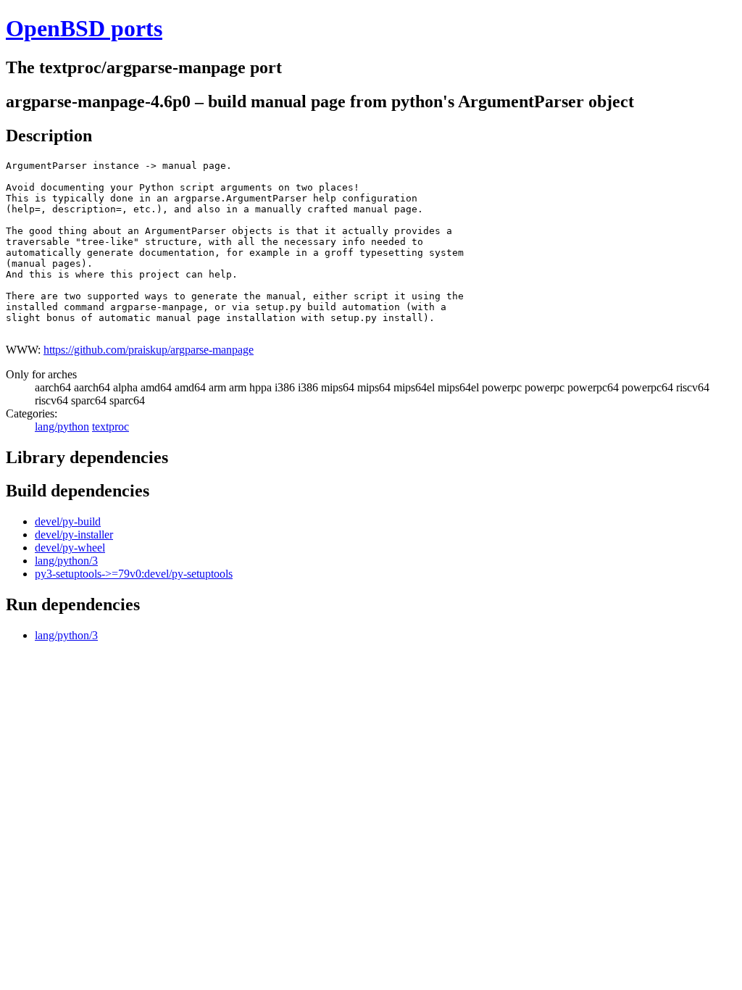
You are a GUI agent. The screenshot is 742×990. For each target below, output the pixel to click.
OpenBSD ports (84, 28)
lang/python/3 (66, 560)
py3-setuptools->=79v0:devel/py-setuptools (134, 573)
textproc (110, 426)
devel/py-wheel (70, 547)
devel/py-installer (74, 534)
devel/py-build (68, 521)
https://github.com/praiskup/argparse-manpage (148, 350)
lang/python (62, 426)
